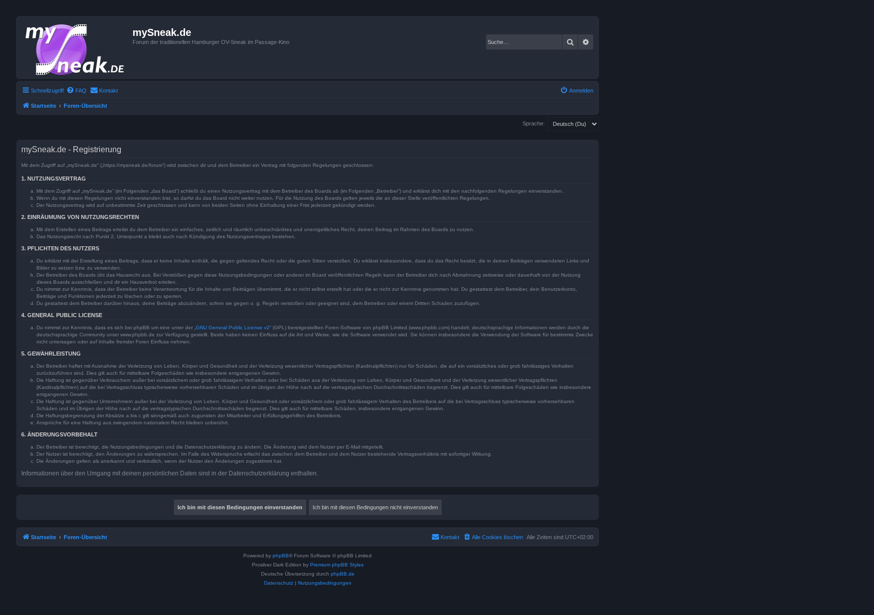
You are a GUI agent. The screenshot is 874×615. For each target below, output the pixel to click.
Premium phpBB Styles (337, 564)
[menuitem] (76, 90)
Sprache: (533, 123)
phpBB (281, 555)
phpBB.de (343, 574)
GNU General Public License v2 (233, 327)
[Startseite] (76, 47)
